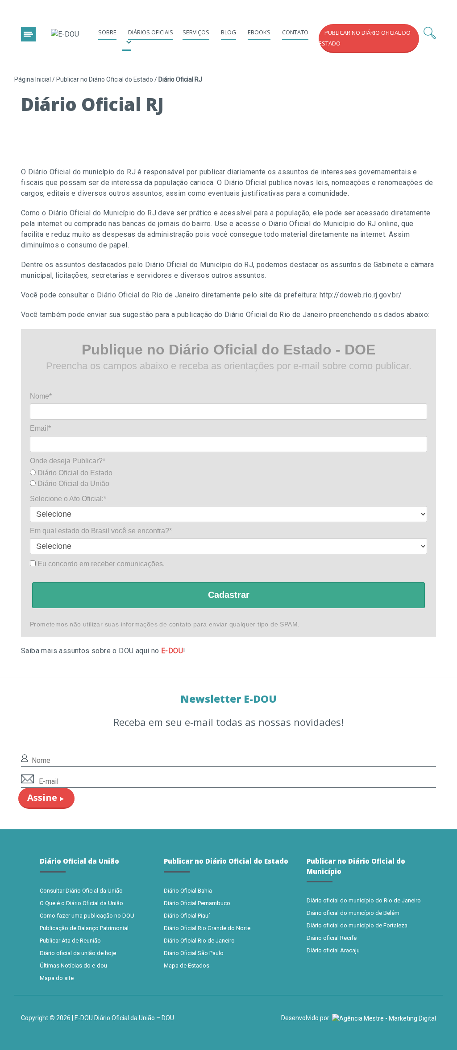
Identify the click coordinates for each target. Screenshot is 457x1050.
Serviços (196, 32)
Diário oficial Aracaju (333, 950)
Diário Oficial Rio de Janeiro (199, 940)
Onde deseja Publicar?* (67, 461)
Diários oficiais (150, 32)
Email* (40, 428)
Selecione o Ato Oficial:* (68, 498)
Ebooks (259, 32)
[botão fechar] (28, 34)
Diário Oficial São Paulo (194, 953)
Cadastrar (228, 595)
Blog (228, 32)
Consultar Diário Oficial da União (81, 890)
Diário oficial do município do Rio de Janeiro (364, 900)
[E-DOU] (65, 34)
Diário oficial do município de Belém (353, 913)
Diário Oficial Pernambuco (197, 903)
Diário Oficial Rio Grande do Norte (207, 928)
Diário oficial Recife (332, 938)
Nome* (41, 396)
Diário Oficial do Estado (74, 473)
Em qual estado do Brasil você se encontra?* (101, 531)
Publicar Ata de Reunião (70, 940)
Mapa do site (57, 978)
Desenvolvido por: (306, 1017)
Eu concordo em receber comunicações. (100, 564)
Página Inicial (32, 79)
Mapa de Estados (186, 965)
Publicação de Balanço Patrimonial (84, 928)
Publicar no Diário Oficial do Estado (104, 79)
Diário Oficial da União (72, 483)
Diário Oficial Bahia (188, 890)
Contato (295, 32)
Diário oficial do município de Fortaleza (357, 925)
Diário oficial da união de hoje (78, 953)
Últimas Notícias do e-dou (73, 965)
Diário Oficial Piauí (187, 915)
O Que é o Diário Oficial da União (81, 903)
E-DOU (172, 650)
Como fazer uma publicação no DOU (87, 915)
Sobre (107, 32)
